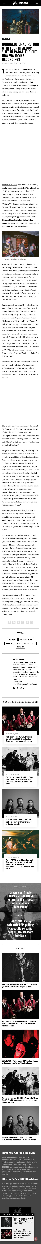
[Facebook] (9, 622)
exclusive (12, 639)
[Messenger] (13, 622)
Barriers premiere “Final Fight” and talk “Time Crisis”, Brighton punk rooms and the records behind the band (19, 780)
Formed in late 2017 (9, 184)
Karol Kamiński (18, 659)
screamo (20, 647)
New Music (6, 39)
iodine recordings (13, 643)
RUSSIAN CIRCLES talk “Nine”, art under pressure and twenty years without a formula (18, 821)
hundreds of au (26, 639)
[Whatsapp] (22, 622)
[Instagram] (20, 688)
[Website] (24, 688)
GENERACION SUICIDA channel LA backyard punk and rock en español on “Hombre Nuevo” (20, 1062)
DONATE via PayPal (9, 1178)
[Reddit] (27, 622)
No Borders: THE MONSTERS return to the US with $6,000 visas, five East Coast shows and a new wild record (22, 1234)
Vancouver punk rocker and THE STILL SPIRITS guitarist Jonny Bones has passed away (23, 1221)
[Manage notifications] (35, 1239)
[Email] (31, 622)
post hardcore (29, 643)
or (18, 1178)
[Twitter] (18, 622)
